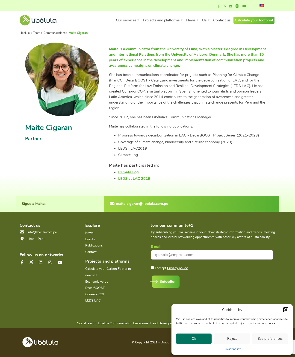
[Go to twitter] (31, 261)
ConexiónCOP (95, 294)
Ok (194, 338)
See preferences (270, 338)
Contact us (222, 20)
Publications (94, 245)
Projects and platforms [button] (161, 20)
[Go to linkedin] (230, 6)
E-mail (156, 246)
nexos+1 (91, 275)
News (89, 233)
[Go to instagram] (237, 6)
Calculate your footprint (254, 20)
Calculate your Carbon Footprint (108, 269)
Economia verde (96, 281)
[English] (261, 6)
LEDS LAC (92, 300)
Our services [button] (126, 20)
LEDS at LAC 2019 (134, 178)
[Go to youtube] (244, 6)
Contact (91, 252)
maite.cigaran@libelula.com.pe (142, 203)
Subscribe (167, 281)
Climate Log (128, 172)
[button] (285, 310)
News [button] (191, 20)
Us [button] (204, 20)
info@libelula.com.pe (42, 232)
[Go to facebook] (219, 6)
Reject (232, 338)
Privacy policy (232, 349)
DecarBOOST (95, 288)
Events (90, 239)
